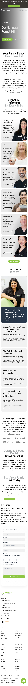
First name (5, 531)
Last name (5, 537)
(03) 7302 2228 (6, 615)
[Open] (26, 10)
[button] (7, 628)
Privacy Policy (11, 678)
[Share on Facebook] (1, 618)
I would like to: (5, 553)
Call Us (15, 39)
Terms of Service (4, 678)
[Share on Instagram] (3, 618)
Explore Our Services (14, 261)
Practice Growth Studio (10, 682)
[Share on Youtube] (7, 618)
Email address (5, 542)
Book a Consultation (14, 6)
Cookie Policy (17, 678)
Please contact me (14, 576)
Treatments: (5, 558)
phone (18, 521)
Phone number (6, 548)
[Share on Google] (6, 618)
